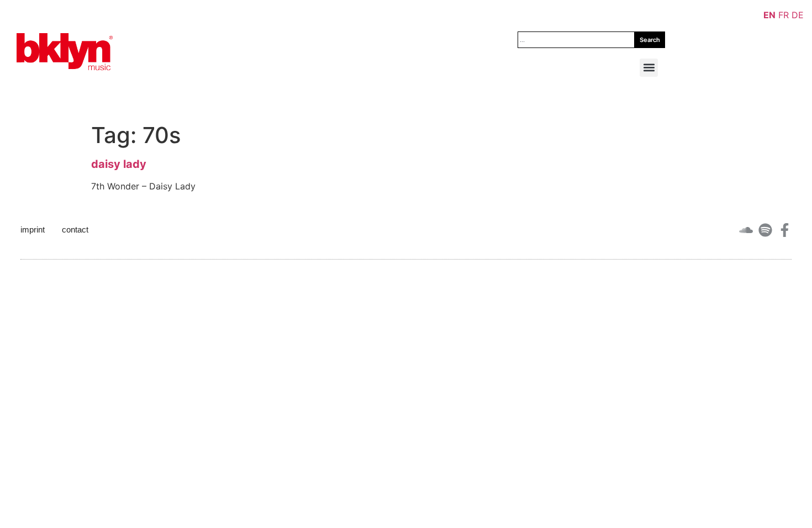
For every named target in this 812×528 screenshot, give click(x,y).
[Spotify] (765, 230)
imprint (32, 229)
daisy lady (118, 164)
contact (75, 229)
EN (769, 14)
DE (798, 14)
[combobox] (576, 39)
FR (783, 14)
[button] (649, 68)
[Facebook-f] (785, 230)
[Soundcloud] (746, 230)
